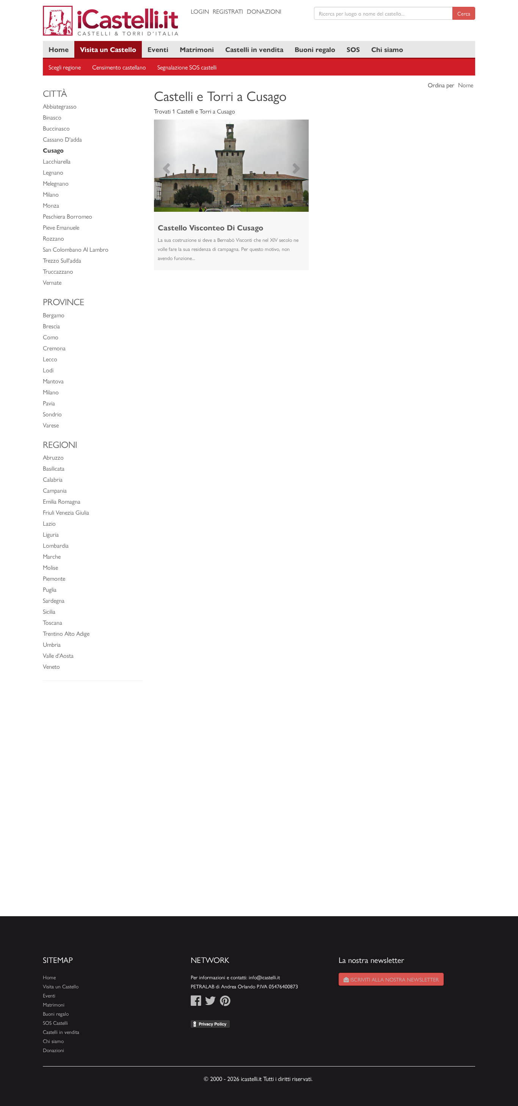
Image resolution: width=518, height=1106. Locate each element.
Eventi (158, 49)
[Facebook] (196, 1002)
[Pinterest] (225, 1002)
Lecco (50, 358)
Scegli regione (65, 67)
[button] (165, 166)
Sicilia (49, 611)
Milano (51, 194)
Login (200, 11)
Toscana (52, 622)
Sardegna (53, 600)
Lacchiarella (57, 161)
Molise (50, 567)
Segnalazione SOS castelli (187, 67)
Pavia (49, 403)
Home (59, 49)
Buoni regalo (315, 49)
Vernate (52, 282)
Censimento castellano (119, 67)
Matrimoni (197, 49)
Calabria (53, 479)
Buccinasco (56, 128)
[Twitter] (210, 1002)
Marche (52, 556)
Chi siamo (387, 49)
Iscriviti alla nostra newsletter (394, 979)
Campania (55, 490)
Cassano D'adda (62, 139)
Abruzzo (53, 457)
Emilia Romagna (61, 501)
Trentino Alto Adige (66, 633)
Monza (51, 205)
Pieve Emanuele (61, 227)
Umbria (52, 644)
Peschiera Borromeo (67, 216)
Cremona (54, 347)
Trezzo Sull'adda (62, 260)
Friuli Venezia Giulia (66, 512)
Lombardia (56, 545)
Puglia (50, 589)
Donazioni (264, 11)
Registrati (228, 11)
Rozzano (53, 238)
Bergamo (53, 314)
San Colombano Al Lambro (75, 249)
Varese (51, 425)
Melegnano (56, 183)
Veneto (51, 666)
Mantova (53, 381)
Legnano (53, 172)
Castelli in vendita (254, 49)
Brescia (51, 325)
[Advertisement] (93, 802)
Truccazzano (58, 271)
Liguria (51, 534)
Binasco (52, 117)
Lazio (49, 523)
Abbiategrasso (60, 106)
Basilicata (53, 468)
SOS (353, 49)
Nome (465, 84)
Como (50, 336)
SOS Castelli (55, 1022)
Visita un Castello (108, 49)
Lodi (48, 370)
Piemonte (54, 578)
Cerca (463, 13)
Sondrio (52, 414)
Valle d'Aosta (58, 655)
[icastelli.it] (111, 20)
